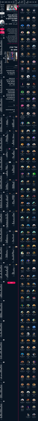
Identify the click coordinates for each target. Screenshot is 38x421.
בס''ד (14, 105)
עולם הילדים (22, 2)
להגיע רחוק (9, 43)
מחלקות (6, 2)
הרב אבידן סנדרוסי (6, 181)
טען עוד (11, 282)
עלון (11, 2)
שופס (9, 2)
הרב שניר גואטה (13, 248)
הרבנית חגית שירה (11, 11)
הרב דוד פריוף (13, 163)
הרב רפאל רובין (7, 232)
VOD (35, 2)
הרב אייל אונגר (13, 132)
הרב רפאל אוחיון (7, 150)
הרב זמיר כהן (24, 2)
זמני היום (13, 2)
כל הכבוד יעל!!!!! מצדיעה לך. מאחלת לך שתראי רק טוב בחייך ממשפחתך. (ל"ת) (10, 72)
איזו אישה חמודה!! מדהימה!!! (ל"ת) (10, 110)
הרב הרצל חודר (7, 248)
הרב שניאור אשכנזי (6, 163)
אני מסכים (2, 16)
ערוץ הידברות (13, 149)
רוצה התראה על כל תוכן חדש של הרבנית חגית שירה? (2, 8)
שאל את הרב (16, 2)
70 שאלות (19, 2)
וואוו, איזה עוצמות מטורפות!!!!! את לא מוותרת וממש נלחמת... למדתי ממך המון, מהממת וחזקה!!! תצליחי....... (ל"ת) (10, 82)
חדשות (30, 2)
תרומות (3, 2)
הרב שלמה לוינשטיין (6, 132)
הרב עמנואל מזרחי (6, 117)
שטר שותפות (27, 2)
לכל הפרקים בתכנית (2, 29)
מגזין (33, 2)
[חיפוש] (19, 6)
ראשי (16, 11)
